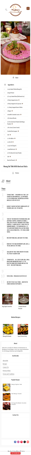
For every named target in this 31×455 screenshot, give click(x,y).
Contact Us (6, 367)
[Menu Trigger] (28, 8)
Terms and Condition (8, 374)
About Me (5, 360)
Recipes (5, 364)
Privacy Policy (7, 370)
